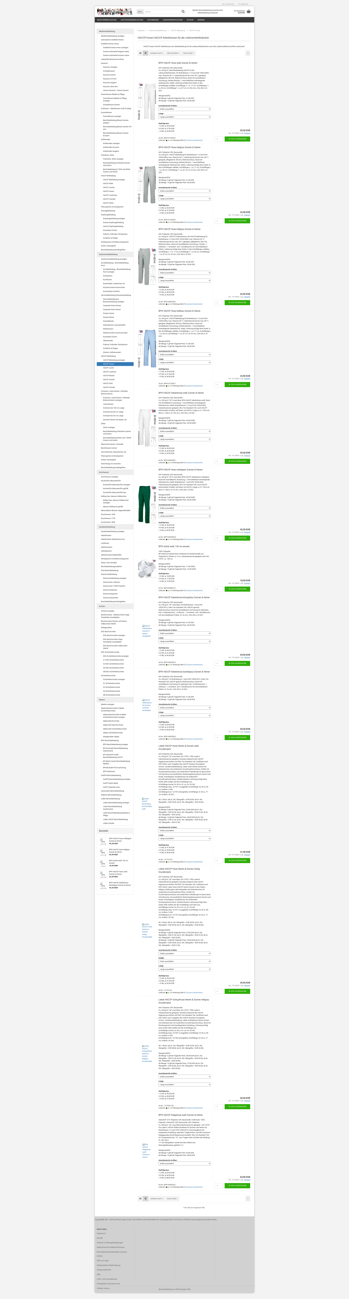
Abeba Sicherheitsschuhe (113, 733)
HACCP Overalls (109, 199)
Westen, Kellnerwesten (112, 352)
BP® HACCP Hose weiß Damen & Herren (178, 63)
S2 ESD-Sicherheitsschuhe (113, 664)
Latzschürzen (108, 404)
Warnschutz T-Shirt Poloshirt (114, 586)
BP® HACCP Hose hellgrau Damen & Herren (180, 147)
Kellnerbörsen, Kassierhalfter (114, 325)
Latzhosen (105, 543)
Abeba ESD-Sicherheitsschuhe (115, 729)
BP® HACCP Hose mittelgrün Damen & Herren (181, 469)
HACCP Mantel (108, 376)
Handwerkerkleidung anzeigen (112, 531)
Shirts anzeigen (109, 427)
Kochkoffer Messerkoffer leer (114, 492)
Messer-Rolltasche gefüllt (113, 507)
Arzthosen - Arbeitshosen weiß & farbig (116, 108)
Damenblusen (106, 112)
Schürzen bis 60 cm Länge (113, 416)
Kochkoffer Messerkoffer (111, 481)
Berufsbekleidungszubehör (111, 566)
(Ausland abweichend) (194, 140)
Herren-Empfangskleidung (113, 226)
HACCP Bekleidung (108, 176)
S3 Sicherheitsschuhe (111, 691)
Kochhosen (107, 280)
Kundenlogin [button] (229, 4)
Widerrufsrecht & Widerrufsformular (110, 1247)
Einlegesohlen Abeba (111, 737)
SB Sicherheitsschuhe (111, 695)
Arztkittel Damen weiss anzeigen (115, 47)
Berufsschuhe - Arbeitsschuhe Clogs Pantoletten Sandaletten (115, 616)
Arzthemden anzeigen (111, 143)
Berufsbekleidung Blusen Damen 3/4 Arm (117, 128)
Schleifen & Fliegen (110, 238)
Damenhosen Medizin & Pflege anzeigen (115, 99)
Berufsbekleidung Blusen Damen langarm (115, 121)
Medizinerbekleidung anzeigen (112, 36)
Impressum (101, 1233)
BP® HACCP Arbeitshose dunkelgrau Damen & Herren (184, 671)
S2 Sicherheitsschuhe (111, 687)
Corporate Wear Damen (112, 305)
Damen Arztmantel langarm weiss (116, 51)
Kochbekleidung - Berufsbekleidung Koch (114, 264)
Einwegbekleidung (108, 211)
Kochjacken (107, 276)
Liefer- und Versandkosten (107, 1279)
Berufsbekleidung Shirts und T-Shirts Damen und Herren (117, 439)
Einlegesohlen (106, 628)
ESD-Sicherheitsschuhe (110, 652)
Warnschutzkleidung (109, 574)
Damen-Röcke (108, 317)
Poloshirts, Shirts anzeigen (113, 159)
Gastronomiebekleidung (132, 20)
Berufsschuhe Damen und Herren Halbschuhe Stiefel (114, 622)
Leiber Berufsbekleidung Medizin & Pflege (116, 814)
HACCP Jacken (109, 187)
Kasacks (104, 63)
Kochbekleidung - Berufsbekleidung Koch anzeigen (116, 270)
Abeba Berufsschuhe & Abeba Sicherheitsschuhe (112, 709)
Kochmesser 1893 (108, 522)
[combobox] (157, 53)
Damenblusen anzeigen (112, 116)
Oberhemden (108, 341)
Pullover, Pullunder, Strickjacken (115, 234)
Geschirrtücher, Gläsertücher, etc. (114, 452)
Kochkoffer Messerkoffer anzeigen (116, 485)
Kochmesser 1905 (108, 514)
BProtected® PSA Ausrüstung (114, 768)
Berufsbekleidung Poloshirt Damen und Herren (116, 164)
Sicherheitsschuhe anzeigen (114, 679)
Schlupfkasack (109, 71)
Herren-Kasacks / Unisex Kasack (116, 90)
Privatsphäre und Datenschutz (108, 1284)
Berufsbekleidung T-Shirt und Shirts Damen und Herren (116, 170)
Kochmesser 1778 (108, 518)
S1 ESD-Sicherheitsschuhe (113, 660)
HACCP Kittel (108, 183)
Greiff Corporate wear (111, 787)
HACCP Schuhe (109, 387)
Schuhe (190, 20)
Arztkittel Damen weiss (110, 44)
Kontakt (100, 1238)
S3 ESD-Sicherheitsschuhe (113, 668)
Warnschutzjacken (110, 594)
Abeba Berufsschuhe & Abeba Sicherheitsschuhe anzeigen (114, 716)
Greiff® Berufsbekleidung (111, 775)
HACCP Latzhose (109, 372)
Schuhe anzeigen (107, 611)
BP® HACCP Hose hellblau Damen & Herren (179, 311)
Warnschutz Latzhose (111, 582)
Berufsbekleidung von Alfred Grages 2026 (175, 1289)
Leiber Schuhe (108, 823)
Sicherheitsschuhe (108, 676)
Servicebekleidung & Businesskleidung (116, 295)
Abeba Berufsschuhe (111, 721)
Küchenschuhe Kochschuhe (114, 287)
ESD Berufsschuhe (108, 631)
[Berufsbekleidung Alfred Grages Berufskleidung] (115, 11)
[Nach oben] (341, 1295)
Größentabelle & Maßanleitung (108, 1265)
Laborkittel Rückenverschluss (112, 59)
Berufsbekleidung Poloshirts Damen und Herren (117, 432)
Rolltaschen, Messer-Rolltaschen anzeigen (116, 501)
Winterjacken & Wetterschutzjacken (115, 242)
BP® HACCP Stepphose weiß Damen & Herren (181, 1115)
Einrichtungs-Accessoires (111, 464)
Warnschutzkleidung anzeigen (114, 578)
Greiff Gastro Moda (110, 783)
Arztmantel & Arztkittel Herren (112, 40)
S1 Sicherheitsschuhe (111, 683)
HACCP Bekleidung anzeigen (114, 180)
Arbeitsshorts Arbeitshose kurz (113, 539)
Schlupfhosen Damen (111, 105)
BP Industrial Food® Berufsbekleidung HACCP (113, 756)
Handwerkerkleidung (173, 20)
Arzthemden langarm (111, 151)
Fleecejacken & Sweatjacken (112, 207)
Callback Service (103, 1288)
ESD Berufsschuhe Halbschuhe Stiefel (115, 647)
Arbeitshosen (106, 535)
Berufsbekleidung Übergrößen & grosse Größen (112, 1254)
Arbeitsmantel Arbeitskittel (111, 555)
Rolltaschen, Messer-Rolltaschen (114, 496)
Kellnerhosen (108, 329)
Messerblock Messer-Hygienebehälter (115, 510)
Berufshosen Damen (109, 448)
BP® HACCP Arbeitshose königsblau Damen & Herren (184, 597)
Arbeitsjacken (106, 551)
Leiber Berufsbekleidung (110, 799)
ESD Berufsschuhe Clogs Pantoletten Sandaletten (112, 640)
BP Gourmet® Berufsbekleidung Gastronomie (115, 749)
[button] (140, 53)
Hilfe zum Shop (103, 1261)
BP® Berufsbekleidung (110, 740)
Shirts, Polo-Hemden (109, 563)
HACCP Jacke (108, 368)
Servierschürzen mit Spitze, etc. (115, 420)
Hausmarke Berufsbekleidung (112, 791)
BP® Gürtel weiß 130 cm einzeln (174, 546)
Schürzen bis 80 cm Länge (113, 412)
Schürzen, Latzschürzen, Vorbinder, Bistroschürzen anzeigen (116, 399)
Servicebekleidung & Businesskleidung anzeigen (113, 300)
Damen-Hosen (108, 313)
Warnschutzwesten (110, 598)
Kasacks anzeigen (110, 67)
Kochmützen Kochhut (111, 291)
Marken (201, 20)
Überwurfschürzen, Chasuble (112, 444)
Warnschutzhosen (110, 590)
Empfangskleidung (108, 215)
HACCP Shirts (108, 203)
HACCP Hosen (108, 191)
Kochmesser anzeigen (109, 477)
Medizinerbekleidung (107, 20)
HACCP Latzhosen (110, 195)
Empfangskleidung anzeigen (114, 218)
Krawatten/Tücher (110, 230)
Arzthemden (105, 139)
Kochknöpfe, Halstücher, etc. (114, 284)
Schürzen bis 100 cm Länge (113, 408)
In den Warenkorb (237, 139)
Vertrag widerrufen (104, 1270)
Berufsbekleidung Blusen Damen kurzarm (115, 134)
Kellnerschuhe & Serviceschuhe (115, 333)
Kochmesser (153, 20)
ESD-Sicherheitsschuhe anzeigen (116, 656)
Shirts (103, 424)
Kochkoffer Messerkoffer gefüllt (115, 488)
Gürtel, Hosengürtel (108, 246)
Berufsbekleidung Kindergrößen (113, 250)
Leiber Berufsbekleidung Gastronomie (112, 807)
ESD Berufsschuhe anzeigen (114, 635)
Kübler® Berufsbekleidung (111, 795)
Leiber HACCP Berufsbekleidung (115, 819)
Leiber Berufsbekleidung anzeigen (116, 803)
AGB (98, 1274)
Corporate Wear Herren (112, 309)
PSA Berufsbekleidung (109, 570)
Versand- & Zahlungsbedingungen (110, 1243)
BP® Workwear (109, 771)
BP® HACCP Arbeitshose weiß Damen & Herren (181, 393)
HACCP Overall (108, 380)
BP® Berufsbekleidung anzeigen (115, 744)
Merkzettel (244, 4)
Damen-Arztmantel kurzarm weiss (116, 55)
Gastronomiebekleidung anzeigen (114, 259)
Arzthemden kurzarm (111, 147)
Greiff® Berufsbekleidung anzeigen (116, 779)
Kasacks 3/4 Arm (109, 79)
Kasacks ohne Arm (110, 86)
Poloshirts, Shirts (107, 155)
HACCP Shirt (108, 383)
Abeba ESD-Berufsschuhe (113, 725)
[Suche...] (183, 11)
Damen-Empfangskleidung (113, 222)
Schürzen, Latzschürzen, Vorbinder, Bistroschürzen (114, 392)
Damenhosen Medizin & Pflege (113, 94)
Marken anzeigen (107, 704)
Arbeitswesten (106, 547)
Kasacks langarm (110, 83)
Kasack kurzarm (109, 75)
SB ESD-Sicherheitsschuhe (113, 672)
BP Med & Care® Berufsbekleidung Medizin (116, 762)
